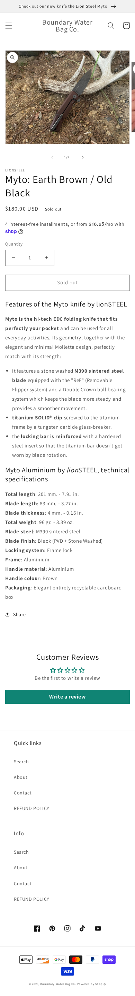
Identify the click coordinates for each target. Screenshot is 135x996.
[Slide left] (52, 157)
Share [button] (19, 614)
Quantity (13, 244)
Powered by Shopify (92, 984)
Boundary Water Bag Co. (58, 984)
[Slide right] (82, 157)
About (21, 777)
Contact (23, 793)
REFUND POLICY (32, 808)
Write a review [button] (67, 696)
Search (21, 761)
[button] (8, 25)
